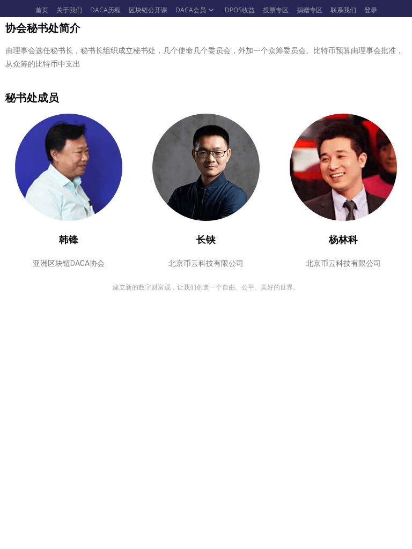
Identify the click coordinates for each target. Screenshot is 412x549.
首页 (41, 9)
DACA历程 (105, 9)
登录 (370, 9)
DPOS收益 (240, 9)
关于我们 (69, 9)
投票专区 (276, 9)
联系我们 (343, 9)
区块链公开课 (148, 9)
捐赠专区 (309, 9)
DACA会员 (190, 9)
